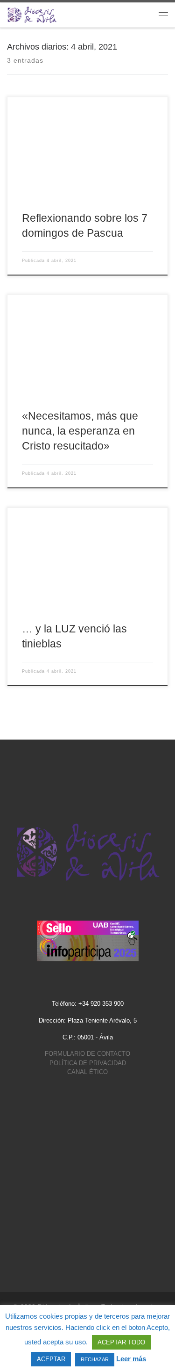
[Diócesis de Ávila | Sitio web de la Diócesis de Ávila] (32, 14)
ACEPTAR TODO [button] (121, 1342)
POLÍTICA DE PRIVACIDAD (87, 1063)
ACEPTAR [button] (51, 1359)
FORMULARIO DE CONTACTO (87, 1053)
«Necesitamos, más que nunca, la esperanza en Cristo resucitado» (80, 431)
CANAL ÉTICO (87, 1071)
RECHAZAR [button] (95, 1359)
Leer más (131, 1359)
